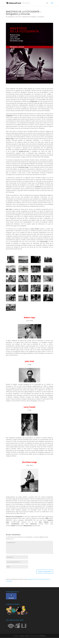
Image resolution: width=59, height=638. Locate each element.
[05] (23, 269)
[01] (23, 259)
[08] (11, 278)
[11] (48, 278)
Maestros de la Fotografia (29, 16)
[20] (11, 307)
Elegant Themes (25, 636)
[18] (36, 297)
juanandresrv (11, 16)
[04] (11, 269)
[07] (48, 269)
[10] (36, 278)
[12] (11, 288)
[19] (48, 297)
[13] (23, 288)
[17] (23, 297)
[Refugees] (36, 288)
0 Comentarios (40, 16)
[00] (11, 259)
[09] (23, 278)
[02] (36, 259)
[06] (36, 269)
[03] (48, 259)
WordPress (43, 636)
